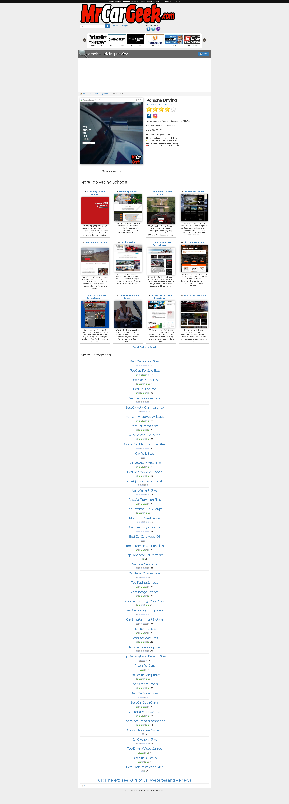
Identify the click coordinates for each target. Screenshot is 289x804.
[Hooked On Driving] (194, 207)
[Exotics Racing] (128, 258)
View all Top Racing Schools (145, 347)
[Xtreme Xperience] (128, 207)
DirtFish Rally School (194, 242)
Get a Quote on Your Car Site (144, 481)
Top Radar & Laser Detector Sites (144, 656)
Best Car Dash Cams (144, 702)
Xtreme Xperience (128, 191)
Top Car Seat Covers (144, 684)
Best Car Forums (144, 389)
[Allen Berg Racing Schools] (95, 210)
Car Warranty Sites (144, 490)
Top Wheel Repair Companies (144, 721)
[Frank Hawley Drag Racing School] (161, 261)
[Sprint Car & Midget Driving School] (95, 314)
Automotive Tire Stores (144, 435)
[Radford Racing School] (194, 314)
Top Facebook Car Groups (144, 509)
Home (204, 54)
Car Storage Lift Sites (144, 592)
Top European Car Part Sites (145, 546)
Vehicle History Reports (144, 398)
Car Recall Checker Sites (145, 573)
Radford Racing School (195, 295)
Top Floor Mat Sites (144, 629)
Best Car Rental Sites (144, 426)
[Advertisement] (144, 75)
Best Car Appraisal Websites (144, 730)
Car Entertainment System (144, 619)
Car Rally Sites (144, 453)
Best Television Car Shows (144, 472)
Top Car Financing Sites (144, 647)
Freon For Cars (144, 665)
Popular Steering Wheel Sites (144, 601)
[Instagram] (158, 29)
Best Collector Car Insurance (144, 407)
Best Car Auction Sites (144, 361)
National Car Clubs (144, 564)
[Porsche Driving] (111, 133)
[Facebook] (148, 29)
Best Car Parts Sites (144, 380)
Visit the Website (112, 171)
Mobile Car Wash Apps (144, 518)
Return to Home (90, 786)
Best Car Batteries (144, 758)
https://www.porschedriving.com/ (159, 104)
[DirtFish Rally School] (194, 258)
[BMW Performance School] (128, 314)
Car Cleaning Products (144, 527)
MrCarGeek (86, 94)
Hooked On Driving (194, 191)
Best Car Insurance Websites (144, 417)
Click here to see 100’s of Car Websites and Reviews (144, 780)
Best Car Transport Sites (144, 500)
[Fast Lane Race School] (95, 261)
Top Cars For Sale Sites (145, 370)
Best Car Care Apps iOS (144, 536)
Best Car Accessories (144, 693)
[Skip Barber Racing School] (161, 210)
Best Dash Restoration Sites (144, 767)
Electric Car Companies (144, 675)
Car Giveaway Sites (144, 739)
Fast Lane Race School (96, 242)
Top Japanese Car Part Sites (144, 555)
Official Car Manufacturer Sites (144, 444)
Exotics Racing (128, 242)
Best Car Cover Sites (144, 638)
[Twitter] (153, 29)
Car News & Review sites (144, 463)
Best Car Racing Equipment (144, 610)
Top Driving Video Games (144, 748)
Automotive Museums (144, 712)
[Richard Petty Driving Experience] (161, 314)
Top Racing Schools (101, 94)
